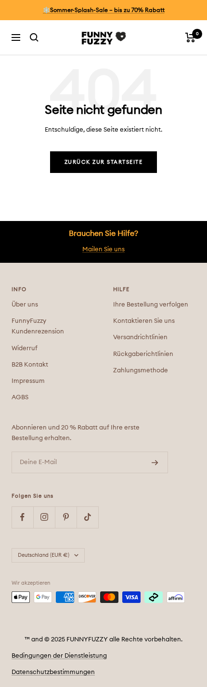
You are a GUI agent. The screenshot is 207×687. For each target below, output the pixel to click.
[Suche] (34, 37)
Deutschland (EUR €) (43, 555)
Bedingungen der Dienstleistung (59, 656)
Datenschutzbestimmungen (53, 672)
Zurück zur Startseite (104, 162)
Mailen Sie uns (103, 249)
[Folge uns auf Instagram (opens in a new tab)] (44, 517)
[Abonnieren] (155, 463)
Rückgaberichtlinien (143, 354)
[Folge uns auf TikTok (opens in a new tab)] (87, 517)
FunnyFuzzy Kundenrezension (38, 326)
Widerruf (25, 348)
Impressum (28, 381)
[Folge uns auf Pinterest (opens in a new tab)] (66, 517)
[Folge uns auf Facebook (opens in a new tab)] (22, 517)
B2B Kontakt (30, 365)
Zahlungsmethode (140, 371)
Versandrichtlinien (140, 337)
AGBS (20, 397)
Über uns (25, 305)
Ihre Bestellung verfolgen (150, 305)
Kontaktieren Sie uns (144, 321)
